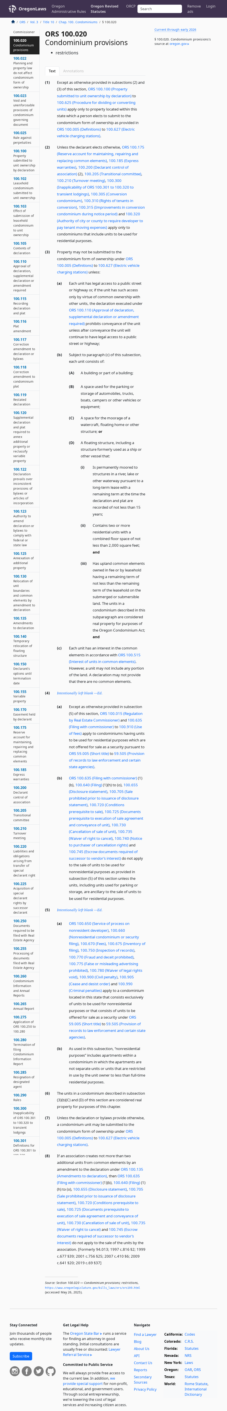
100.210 (19, 833)
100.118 (24, 376)
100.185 (21, 774)
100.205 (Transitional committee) (112, 173)
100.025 (22, 137)
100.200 (21, 794)
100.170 (24, 714)
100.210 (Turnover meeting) (81, 180)
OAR (188, 1369)
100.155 (19, 696)
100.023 (24, 110)
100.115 (21, 305)
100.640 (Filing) (88, 784)
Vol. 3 (34, 22)
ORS (22, 22)
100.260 (23, 985)
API (136, 1355)
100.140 (22, 646)
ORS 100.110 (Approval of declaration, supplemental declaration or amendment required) (104, 316)
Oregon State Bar (84, 1333)
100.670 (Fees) (93, 943)
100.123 (23, 528)
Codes (190, 1334)
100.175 (23, 744)
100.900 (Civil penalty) (98, 976)
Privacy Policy (145, 1389)
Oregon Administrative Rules (69, 9)
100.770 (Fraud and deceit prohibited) (101, 957)
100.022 (23, 72)
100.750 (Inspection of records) (107, 950)
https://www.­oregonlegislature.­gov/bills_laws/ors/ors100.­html (92, 1287)
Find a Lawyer (145, 1334)
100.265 (23, 1006)
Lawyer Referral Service (92, 1352)
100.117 (24, 349)
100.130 (24, 593)
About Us (141, 1348)
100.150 (22, 673)
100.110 (23, 275)
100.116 (22, 326)
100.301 (24, 1147)
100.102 (24, 188)
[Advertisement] (184, 83)
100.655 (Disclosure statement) (100, 1189)
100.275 (24, 1024)
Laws (189, 1362)
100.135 (23, 623)
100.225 (23, 898)
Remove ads (194, 9)
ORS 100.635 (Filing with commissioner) (103, 778)
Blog (137, 1341)
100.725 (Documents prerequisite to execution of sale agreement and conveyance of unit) (106, 818)
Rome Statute (196, 1383)
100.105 (21, 248)
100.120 (23, 436)
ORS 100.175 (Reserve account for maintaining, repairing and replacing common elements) (100, 154)
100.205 (22, 815)
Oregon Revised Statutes (104, 9)
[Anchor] (104, 135)
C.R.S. (189, 1341)
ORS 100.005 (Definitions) (79, 129)
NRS (188, 1355)
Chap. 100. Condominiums (78, 22)
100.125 (23, 560)
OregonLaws (32, 9)
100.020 (23, 45)
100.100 (24, 160)
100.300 (24, 1120)
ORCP (131, 6)
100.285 (23, 1079)
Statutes (192, 1348)
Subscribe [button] (21, 1356)
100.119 (21, 399)
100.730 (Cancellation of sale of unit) (98, 1222)
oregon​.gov (178, 44)
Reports (140, 1369)
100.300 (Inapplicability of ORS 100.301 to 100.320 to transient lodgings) (95, 187)
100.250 (23, 930)
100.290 (19, 1097)
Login (210, 6)
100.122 (23, 486)
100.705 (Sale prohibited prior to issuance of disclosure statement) (104, 798)
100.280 (24, 1051)
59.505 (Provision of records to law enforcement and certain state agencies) (106, 760)
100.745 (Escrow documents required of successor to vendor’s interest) (97, 1236)
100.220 (24, 860)
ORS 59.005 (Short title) (89, 753)
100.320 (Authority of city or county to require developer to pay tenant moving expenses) (100, 220)
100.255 (23, 958)
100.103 (23, 220)
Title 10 (48, 22)
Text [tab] (52, 71)
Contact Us (143, 1362)
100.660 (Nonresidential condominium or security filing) (104, 937)
